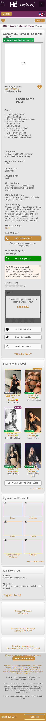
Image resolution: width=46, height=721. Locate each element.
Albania (22, 26)
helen (7, 228)
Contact (16, 665)
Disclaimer (24, 669)
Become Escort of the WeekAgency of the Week (23, 629)
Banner (23, 665)
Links (29, 665)
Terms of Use (18, 667)
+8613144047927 (23, 238)
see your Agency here (35, 561)
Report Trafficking (23, 673)
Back (7, 14)
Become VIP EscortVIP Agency (23, 612)
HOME (4, 26)
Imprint (8, 667)
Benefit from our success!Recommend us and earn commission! (23, 647)
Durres (31, 26)
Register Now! (12, 595)
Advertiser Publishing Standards (30, 672)
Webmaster (37, 665)
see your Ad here (37, 489)
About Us (7, 665)
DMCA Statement (10, 672)
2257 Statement (30, 667)
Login (39, 20)
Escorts (13, 26)
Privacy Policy (35, 669)
